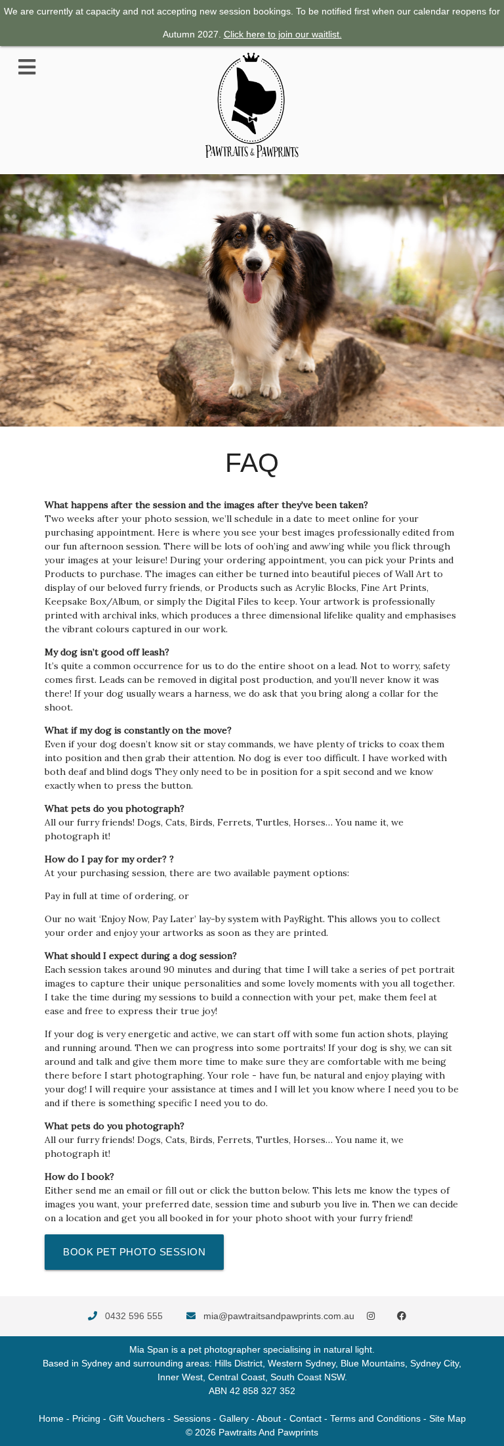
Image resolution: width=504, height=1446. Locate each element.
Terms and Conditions (375, 1418)
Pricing (86, 1418)
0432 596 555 (134, 1316)
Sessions (192, 1418)
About (269, 1418)
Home (51, 1418)
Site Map (447, 1418)
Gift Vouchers (137, 1418)
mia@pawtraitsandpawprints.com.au (278, 1316)
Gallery (234, 1418)
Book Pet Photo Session (134, 1251)
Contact (305, 1418)
